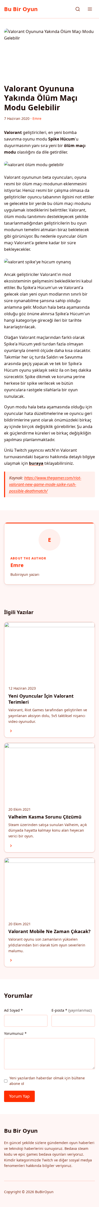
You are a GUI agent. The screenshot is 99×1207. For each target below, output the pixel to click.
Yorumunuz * (15, 1033)
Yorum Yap (19, 1096)
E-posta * (72, 1010)
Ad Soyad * (13, 1010)
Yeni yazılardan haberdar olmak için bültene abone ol (47, 1081)
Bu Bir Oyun (21, 9)
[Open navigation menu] (90, 9)
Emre (17, 565)
